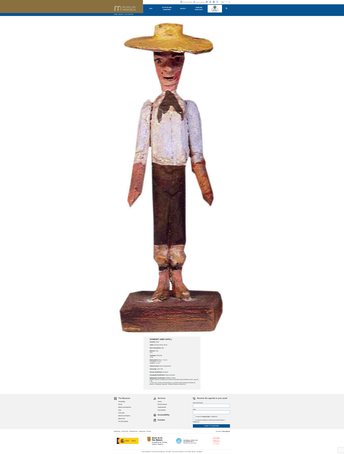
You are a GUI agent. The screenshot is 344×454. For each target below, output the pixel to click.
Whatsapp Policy (133, 431)
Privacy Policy (206, 416)
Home (115, 14)
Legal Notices (117, 431)
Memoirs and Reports (124, 416)
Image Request (162, 407)
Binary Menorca (226, 431)
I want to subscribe (211, 426)
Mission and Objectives (124, 407)
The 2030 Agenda (123, 421)
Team (119, 410)
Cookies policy (142, 431)
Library (160, 401)
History (120, 404)
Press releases (162, 410)
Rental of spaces (162, 404)
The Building (121, 401)
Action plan (121, 413)
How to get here (200, 2)
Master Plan (121, 418)
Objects (120, 14)
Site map (149, 431)
